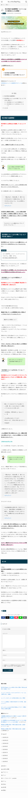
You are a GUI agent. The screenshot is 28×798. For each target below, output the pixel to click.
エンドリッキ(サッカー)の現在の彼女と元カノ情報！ (13, 698)
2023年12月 (5, 737)
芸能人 (4, 13)
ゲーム (4, 781)
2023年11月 (5, 740)
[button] (3, 617)
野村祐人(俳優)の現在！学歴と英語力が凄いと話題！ (13, 724)
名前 (4, 650)
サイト (4, 660)
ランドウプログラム (14, 2)
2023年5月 (5, 758)
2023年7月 (5, 752)
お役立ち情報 (6, 769)
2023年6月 (5, 755)
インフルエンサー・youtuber (10, 778)
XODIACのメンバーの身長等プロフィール (11, 83)
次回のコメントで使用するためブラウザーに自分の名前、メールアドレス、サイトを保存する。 (14, 666)
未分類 (4, 787)
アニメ (4, 775)
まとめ (6, 108)
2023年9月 (5, 746)
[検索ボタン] (26, 2)
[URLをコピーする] (25, 617)
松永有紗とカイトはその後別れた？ (15, 102)
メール (4, 655)
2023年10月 (5, 743)
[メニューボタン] (2, 2)
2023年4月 (5, 761)
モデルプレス (7, 205)
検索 (25, 679)
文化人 (4, 784)
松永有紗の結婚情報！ (10, 96)
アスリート (5, 772)
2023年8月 (5, 749)
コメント (5, 633)
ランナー (4, 726)
